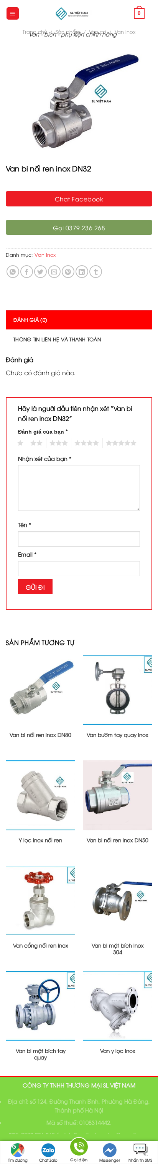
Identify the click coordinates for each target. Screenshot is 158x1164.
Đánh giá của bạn (43, 431)
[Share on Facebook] (26, 271)
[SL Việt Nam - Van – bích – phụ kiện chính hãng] (72, 13)
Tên (24, 524)
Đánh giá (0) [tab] (30, 319)
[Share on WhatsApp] (13, 271)
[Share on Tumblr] (95, 271)
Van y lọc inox (117, 1050)
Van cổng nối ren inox (40, 945)
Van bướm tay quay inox (117, 734)
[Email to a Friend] (54, 271)
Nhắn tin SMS (140, 1159)
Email (27, 554)
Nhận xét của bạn (44, 458)
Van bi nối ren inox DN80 (40, 734)
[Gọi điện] (79, 1148)
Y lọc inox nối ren (40, 839)
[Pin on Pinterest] (68, 271)
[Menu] (13, 13)
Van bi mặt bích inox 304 (118, 948)
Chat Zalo (48, 1159)
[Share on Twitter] (40, 271)
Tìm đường (18, 1159)
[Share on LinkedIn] (82, 271)
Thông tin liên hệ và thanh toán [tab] (57, 339)
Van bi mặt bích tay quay (41, 1054)
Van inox (125, 31)
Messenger (109, 1159)
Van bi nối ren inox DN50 (117, 839)
